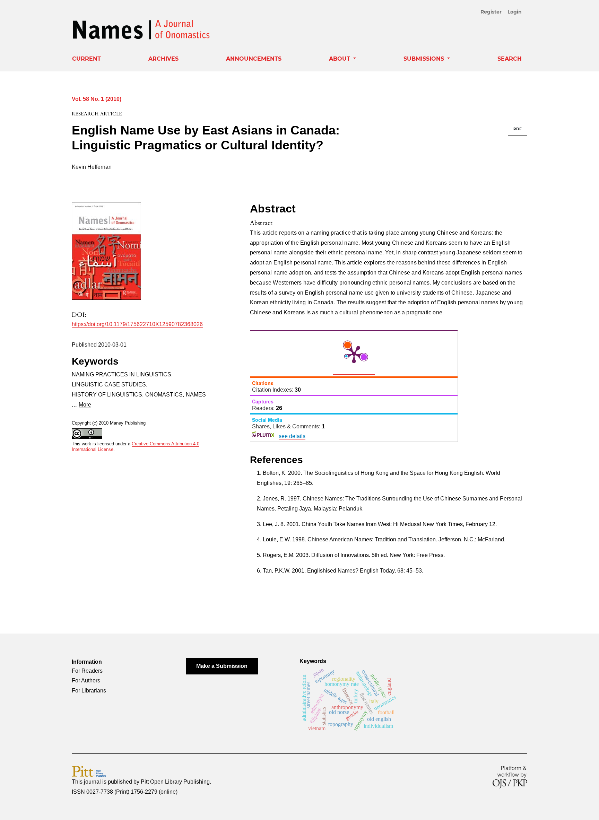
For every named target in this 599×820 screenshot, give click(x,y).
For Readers (87, 671)
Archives (163, 58)
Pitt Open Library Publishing (175, 782)
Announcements (253, 58)
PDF (517, 129)
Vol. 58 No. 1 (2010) (96, 99)
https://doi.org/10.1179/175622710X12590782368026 (137, 324)
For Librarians (89, 690)
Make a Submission (222, 666)
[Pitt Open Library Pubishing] (89, 771)
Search (509, 58)
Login (514, 12)
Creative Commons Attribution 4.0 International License (135, 446)
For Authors (86, 680)
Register (491, 12)
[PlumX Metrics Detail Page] (354, 354)
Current (86, 58)
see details (292, 436)
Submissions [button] (424, 58)
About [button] (340, 58)
